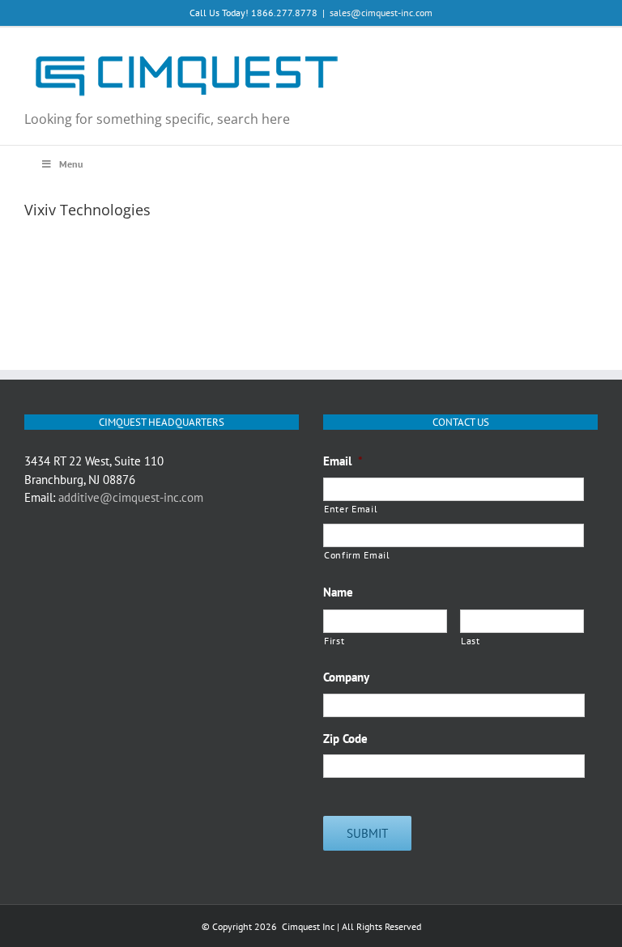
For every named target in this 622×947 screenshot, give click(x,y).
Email (343, 461)
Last (470, 641)
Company (346, 677)
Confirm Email (357, 555)
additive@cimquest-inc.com (130, 497)
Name (338, 592)
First (334, 641)
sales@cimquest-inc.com (381, 12)
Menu (71, 164)
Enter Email (350, 509)
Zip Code (345, 738)
